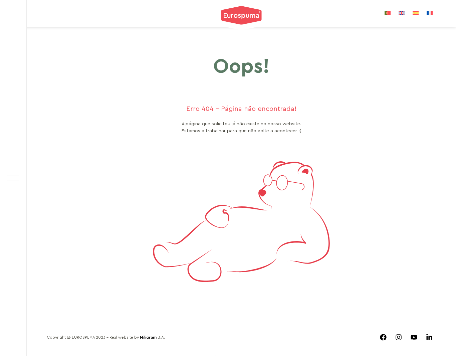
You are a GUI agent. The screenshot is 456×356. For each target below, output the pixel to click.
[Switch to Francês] (429, 12)
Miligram (148, 337)
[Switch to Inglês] (401, 12)
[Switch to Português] (387, 12)
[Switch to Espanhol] (415, 12)
